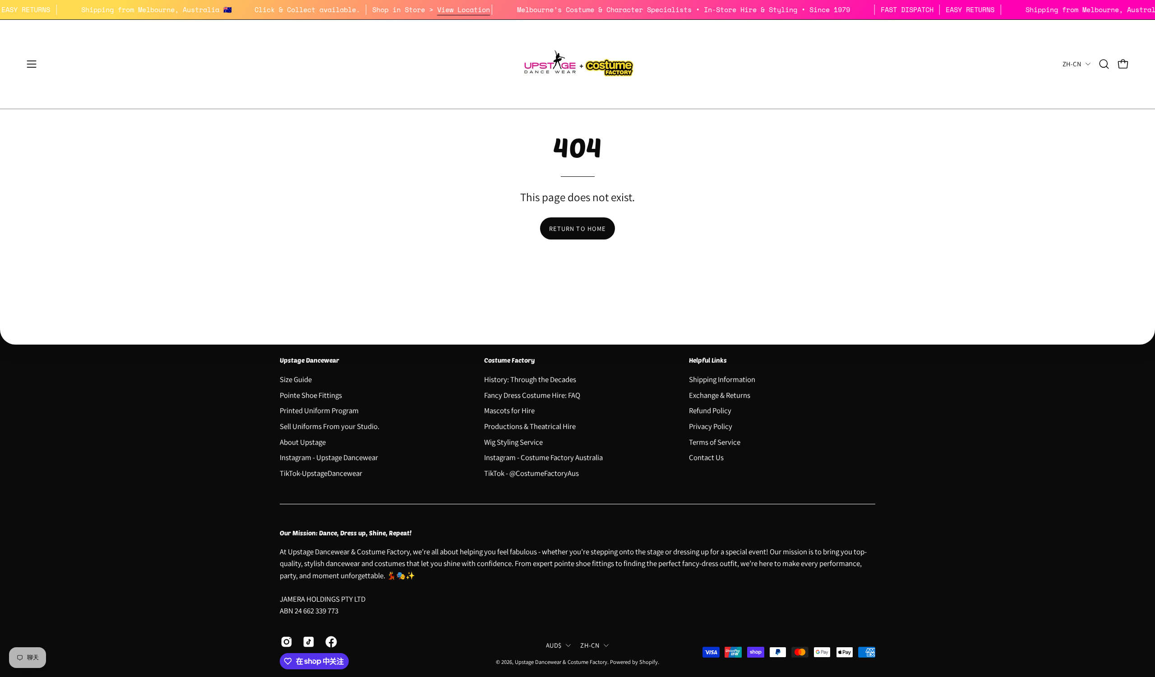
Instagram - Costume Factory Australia (543, 457)
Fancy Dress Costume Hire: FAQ (532, 395)
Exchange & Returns (719, 395)
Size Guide (296, 379)
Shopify (648, 662)
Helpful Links (708, 360)
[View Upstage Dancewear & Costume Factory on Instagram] (285, 642)
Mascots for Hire (509, 410)
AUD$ (553, 645)
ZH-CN (1072, 64)
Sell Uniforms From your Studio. (329, 426)
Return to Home (577, 228)
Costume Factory (509, 360)
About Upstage (303, 442)
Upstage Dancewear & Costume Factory (561, 662)
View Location (477, 9)
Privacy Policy (710, 426)
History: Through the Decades (530, 379)
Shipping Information (722, 379)
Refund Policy (710, 410)
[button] (1104, 64)
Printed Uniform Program (319, 410)
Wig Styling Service (513, 442)
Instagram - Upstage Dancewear (329, 457)
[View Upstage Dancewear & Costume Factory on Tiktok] (307, 642)
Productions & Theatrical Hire (530, 426)
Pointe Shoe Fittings (311, 395)
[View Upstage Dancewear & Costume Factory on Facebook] (329, 642)
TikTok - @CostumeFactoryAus (531, 473)
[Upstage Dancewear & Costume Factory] (577, 64)
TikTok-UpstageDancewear (321, 473)
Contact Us (706, 457)
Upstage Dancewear (309, 360)
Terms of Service (714, 442)
